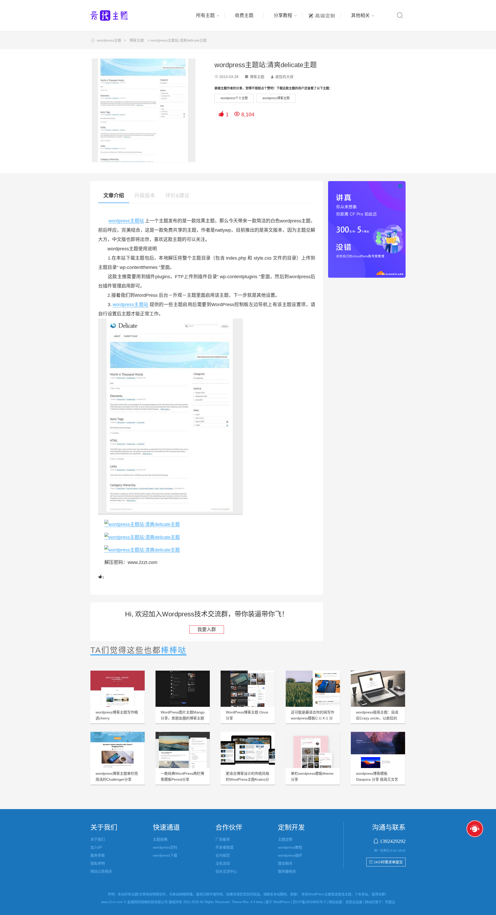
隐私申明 (97, 863)
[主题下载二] (142, 550)
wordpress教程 (290, 847)
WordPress (281, 902)
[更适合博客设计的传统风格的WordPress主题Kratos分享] (248, 750)
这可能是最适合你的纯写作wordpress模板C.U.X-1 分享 (312, 718)
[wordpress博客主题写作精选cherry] (117, 689)
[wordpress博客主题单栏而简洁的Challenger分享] (117, 750)
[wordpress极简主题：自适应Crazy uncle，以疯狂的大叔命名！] (378, 689)
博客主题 (136, 40)
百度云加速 (353, 902)
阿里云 (390, 902)
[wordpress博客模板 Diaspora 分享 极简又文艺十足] (378, 750)
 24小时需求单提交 (386, 862)
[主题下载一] (142, 537)
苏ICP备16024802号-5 (309, 902)
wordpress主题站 (126, 220)
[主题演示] (142, 524)
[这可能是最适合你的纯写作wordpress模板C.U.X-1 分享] (313, 689)
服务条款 (97, 855)
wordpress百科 (165, 847)
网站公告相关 (101, 871)
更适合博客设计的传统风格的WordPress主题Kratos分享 (247, 779)
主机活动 (222, 863)
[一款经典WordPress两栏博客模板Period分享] (183, 750)
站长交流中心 (226, 871)
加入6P (96, 847)
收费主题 (244, 15)
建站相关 (285, 863)
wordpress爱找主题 (118, 15)
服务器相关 (287, 871)
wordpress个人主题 (234, 98)
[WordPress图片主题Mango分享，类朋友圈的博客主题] (183, 689)
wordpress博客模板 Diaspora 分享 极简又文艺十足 (377, 779)
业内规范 (222, 855)
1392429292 (393, 841)
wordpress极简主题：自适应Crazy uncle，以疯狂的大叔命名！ (377, 718)
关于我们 (97, 839)
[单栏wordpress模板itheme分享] (313, 750)
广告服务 (222, 839)
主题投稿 (160, 839)
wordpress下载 (165, 855)
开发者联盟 (224, 847)
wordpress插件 (290, 855)
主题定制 (321, 14)
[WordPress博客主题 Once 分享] (248, 689)
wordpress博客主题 (276, 98)
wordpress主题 (109, 40)
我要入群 (206, 629)
